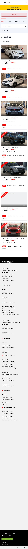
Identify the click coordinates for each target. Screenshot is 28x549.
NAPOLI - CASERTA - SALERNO (14, 9)
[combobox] (14, 41)
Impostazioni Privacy (7, 539)
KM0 (24, 21)
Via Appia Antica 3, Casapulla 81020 (11, 322)
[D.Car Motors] (5, 2)
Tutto (3, 21)
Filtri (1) (14, 14)
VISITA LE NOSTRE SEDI (14, 7)
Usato (17, 21)
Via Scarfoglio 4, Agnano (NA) (9, 270)
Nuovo (10, 21)
